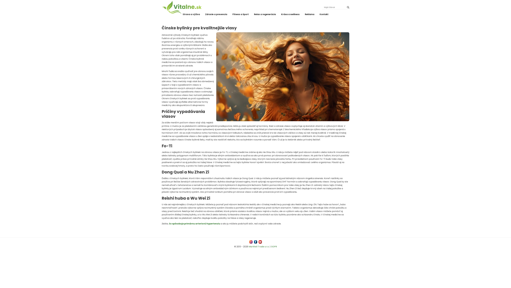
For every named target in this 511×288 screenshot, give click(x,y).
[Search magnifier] (348, 7)
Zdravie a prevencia (216, 14)
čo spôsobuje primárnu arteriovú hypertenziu (194, 223)
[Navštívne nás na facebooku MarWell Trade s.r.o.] (255, 242)
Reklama (309, 14)
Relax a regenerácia (265, 14)
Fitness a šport (240, 14)
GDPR (274, 246)
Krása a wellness (290, 14)
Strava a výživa (191, 14)
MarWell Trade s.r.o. (259, 246)
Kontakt (324, 14)
